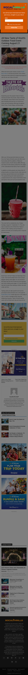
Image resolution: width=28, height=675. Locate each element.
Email (6, 18)
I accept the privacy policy (14, 24)
